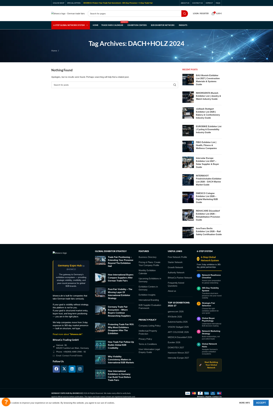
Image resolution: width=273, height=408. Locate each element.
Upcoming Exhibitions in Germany (150, 280)
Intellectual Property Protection (148, 332)
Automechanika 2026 (178, 322)
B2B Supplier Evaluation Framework (150, 306)
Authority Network (176, 272)
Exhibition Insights (147, 295)
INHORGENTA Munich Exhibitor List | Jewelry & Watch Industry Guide (208, 96)
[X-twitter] (64, 369)
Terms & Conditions (148, 344)
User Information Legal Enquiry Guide (149, 350)
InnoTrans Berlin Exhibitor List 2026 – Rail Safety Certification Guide (209, 231)
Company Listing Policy (150, 325)
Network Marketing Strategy (211, 332)
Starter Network (175, 262)
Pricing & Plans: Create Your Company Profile (149, 263)
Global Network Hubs (209, 345)
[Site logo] (68, 13)
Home (54, 50)
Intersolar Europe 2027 (178, 358)
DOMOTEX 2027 (176, 347)
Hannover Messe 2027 (178, 352)
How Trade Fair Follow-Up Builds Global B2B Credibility (121, 345)
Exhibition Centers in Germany (148, 288)
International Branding (149, 300)
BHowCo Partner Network (180, 277)
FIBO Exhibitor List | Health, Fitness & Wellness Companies (206, 145)
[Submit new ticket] (6, 402)
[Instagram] (79, 369)
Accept (261, 403)
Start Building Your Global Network (208, 365)
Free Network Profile (177, 257)
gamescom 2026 (176, 311)
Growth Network (175, 267)
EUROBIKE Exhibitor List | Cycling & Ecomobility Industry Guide (208, 129)
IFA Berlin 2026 (175, 316)
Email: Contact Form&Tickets (69, 355)
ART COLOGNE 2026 (178, 332)
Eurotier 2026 (174, 342)
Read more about (67, 334)
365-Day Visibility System (210, 289)
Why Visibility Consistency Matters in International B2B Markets (121, 359)
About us (172, 291)
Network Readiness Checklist (211, 276)
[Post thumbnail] (188, 80)
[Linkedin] (72, 369)
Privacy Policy (145, 339)
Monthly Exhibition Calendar (147, 272)
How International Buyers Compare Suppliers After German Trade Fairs (120, 277)
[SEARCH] (184, 13)
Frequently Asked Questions (176, 284)
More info (244, 403)
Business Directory (148, 257)
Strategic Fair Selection (208, 304)
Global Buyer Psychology (208, 319)
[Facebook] (56, 369)
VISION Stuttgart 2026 (178, 327)
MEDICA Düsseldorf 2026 (180, 337)
